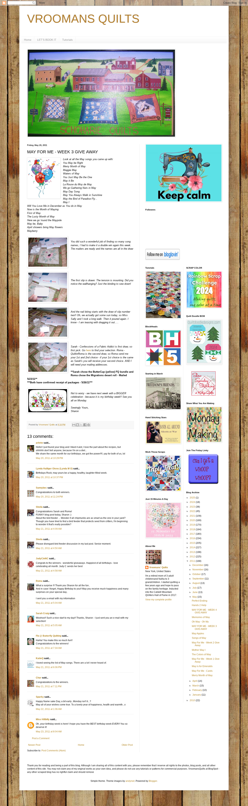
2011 (193, 561)
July (194, 587)
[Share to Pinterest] (88, 425)
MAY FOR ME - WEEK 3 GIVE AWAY (204, 627)
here (88, 350)
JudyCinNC (42, 558)
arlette (39, 442)
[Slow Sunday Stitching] (203, 394)
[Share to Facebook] (85, 425)
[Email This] (74, 425)
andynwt (130, 781)
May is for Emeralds (202, 666)
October (196, 574)
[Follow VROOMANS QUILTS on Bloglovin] (162, 259)
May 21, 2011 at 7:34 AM (49, 648)
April (195, 681)
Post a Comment (40, 738)
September (198, 578)
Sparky (40, 697)
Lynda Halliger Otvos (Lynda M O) (54, 468)
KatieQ (39, 658)
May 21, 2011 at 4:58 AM (49, 570)
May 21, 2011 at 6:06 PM (49, 667)
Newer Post (34, 745)
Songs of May (199, 638)
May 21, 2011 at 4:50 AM (49, 548)
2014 (193, 547)
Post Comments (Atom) (53, 750)
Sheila (39, 507)
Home (27, 39)
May (194, 597)
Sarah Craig (42, 613)
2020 (193, 520)
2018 (193, 529)
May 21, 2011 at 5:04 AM (49, 603)
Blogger (153, 781)
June (195, 592)
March (196, 685)
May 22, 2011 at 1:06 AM (49, 709)
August (196, 583)
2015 (193, 543)
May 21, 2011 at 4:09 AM (49, 529)
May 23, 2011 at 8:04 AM (49, 731)
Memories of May (201, 617)
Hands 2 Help (199, 605)
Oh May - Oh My (200, 621)
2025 (193, 497)
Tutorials (67, 39)
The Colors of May (201, 654)
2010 (193, 700)
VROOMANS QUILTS (83, 18)
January (197, 694)
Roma (39, 581)
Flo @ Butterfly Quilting (48, 635)
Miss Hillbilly (43, 719)
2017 (193, 534)
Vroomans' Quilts (158, 567)
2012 (193, 556)
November (198, 569)
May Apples (198, 633)
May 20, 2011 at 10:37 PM (49, 477)
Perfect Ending (199, 600)
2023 (193, 506)
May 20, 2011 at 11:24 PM (49, 496)
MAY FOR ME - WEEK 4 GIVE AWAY (204, 611)
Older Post (127, 745)
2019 (193, 524)
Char (38, 677)
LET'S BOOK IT (46, 39)
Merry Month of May (202, 675)
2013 (193, 552)
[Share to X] (81, 425)
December (198, 565)
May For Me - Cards (202, 671)
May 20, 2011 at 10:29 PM (49, 458)
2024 (193, 502)
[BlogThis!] (77, 425)
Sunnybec (41, 487)
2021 (193, 516)
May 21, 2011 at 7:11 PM (48, 686)
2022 (193, 511)
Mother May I (198, 650)
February (197, 690)
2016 (193, 538)
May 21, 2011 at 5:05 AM (49, 625)
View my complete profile (158, 599)
